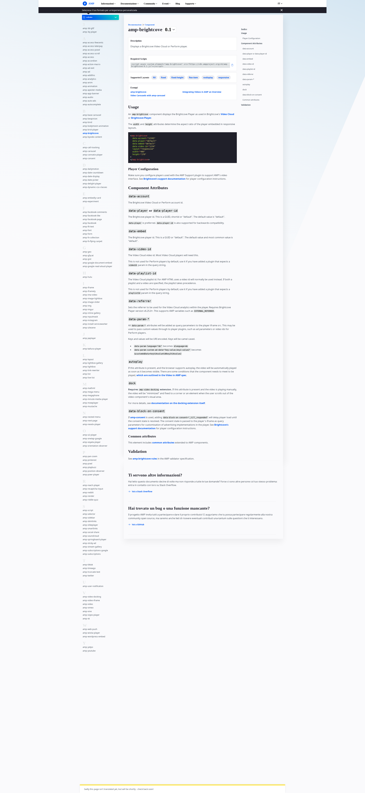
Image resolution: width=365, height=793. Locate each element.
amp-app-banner (91, 93)
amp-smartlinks (90, 528)
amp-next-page (90, 420)
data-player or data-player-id (255, 54)
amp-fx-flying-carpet (92, 241)
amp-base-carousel (92, 115)
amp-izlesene (89, 327)
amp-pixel (87, 463)
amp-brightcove (91, 133)
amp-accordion (90, 60)
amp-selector (89, 514)
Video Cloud (227, 114)
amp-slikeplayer (90, 524)
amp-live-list (89, 377)
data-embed (248, 59)
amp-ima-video (90, 294)
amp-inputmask (90, 316)
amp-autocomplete (92, 104)
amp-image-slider (91, 302)
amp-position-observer (94, 470)
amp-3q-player (90, 31)
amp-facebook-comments (95, 212)
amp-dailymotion (91, 169)
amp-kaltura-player (92, 348)
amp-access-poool (91, 49)
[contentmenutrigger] (260, 30)
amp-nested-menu (92, 417)
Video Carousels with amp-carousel (147, 95)
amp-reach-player (91, 485)
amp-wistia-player (91, 632)
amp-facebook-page (92, 219)
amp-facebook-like (91, 215)
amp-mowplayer (90, 402)
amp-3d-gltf (88, 28)
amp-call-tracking (91, 147)
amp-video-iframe (91, 600)
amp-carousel (89, 151)
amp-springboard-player (94, 539)
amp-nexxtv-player (92, 424)
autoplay (246, 84)
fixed (163, 77)
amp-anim (88, 82)
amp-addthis (89, 75)
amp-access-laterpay (93, 46)
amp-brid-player (90, 129)
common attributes (163, 442)
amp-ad (86, 71)
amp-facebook (89, 222)
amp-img (87, 305)
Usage (244, 33)
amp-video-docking (92, 596)
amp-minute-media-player (95, 399)
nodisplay (208, 77)
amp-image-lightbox (92, 298)
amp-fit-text (88, 226)
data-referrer (248, 74)
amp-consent (89, 158)
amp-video (88, 604)
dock (245, 89)
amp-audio (88, 97)
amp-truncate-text (91, 572)
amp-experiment (91, 201)
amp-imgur (88, 309)
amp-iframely (89, 291)
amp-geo (87, 251)
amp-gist (87, 259)
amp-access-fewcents (93, 42)
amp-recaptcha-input (93, 488)
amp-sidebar (89, 517)
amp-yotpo (88, 647)
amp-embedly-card (92, 197)
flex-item (193, 77)
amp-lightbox (89, 366)
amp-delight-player (92, 183)
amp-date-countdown (93, 172)
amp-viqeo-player (91, 615)
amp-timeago (89, 568)
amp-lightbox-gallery (93, 363)
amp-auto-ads (89, 100)
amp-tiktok (88, 564)
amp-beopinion (90, 118)
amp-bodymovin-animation (96, 126)
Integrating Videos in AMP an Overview (201, 92)
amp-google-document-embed (97, 262)
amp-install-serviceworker (95, 324)
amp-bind (87, 122)
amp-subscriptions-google (95, 550)
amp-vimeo (88, 607)
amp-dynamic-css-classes (95, 187)
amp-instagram (90, 320)
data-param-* (248, 79)
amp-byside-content (92, 136)
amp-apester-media (92, 89)
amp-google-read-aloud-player (97, 266)
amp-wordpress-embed (94, 636)
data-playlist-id (249, 69)
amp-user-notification (93, 586)
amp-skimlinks (90, 521)
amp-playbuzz (89, 467)
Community (149, 3)
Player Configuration (251, 38)
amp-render (88, 496)
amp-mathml (89, 388)
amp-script (88, 510)
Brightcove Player (141, 117)
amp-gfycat (88, 255)
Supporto (189, 3)
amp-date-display (91, 176)
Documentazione (129, 3)
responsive (223, 77)
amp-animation (90, 86)
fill (154, 77)
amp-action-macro (91, 64)
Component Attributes (251, 43)
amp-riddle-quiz (90, 499)
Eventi (165, 3)
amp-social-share (91, 532)
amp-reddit (88, 492)
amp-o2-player (90, 434)
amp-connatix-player (93, 154)
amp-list (87, 374)
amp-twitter (88, 575)
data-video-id (248, 64)
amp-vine (87, 611)
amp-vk (86, 618)
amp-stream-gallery (92, 546)
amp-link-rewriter (91, 370)
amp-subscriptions (92, 554)
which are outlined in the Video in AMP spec (161, 375)
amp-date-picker (91, 179)
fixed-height (177, 77)
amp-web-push (90, 629)
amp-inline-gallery (91, 313)
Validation (246, 105)
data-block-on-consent (252, 95)
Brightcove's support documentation (164, 178)
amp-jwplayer (89, 338)
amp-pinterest (89, 459)
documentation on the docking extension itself (178, 403)
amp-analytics (89, 78)
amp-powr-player (91, 474)
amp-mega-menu (91, 391)
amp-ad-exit (88, 68)
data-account (248, 48)
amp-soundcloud (91, 535)
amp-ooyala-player (92, 442)
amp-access (88, 57)
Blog (178, 3)
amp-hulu (87, 276)
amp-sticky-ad (89, 543)
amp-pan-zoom (90, 456)
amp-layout (88, 359)
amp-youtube (89, 650)
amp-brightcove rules (145, 458)
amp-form (87, 233)
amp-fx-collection (91, 237)
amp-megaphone (91, 395)
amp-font (87, 230)
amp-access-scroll (91, 53)
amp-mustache (90, 406)
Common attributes (251, 100)
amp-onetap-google (92, 438)
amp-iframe (88, 287)
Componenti (150, 25)
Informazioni (107, 3)
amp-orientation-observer (95, 445)
